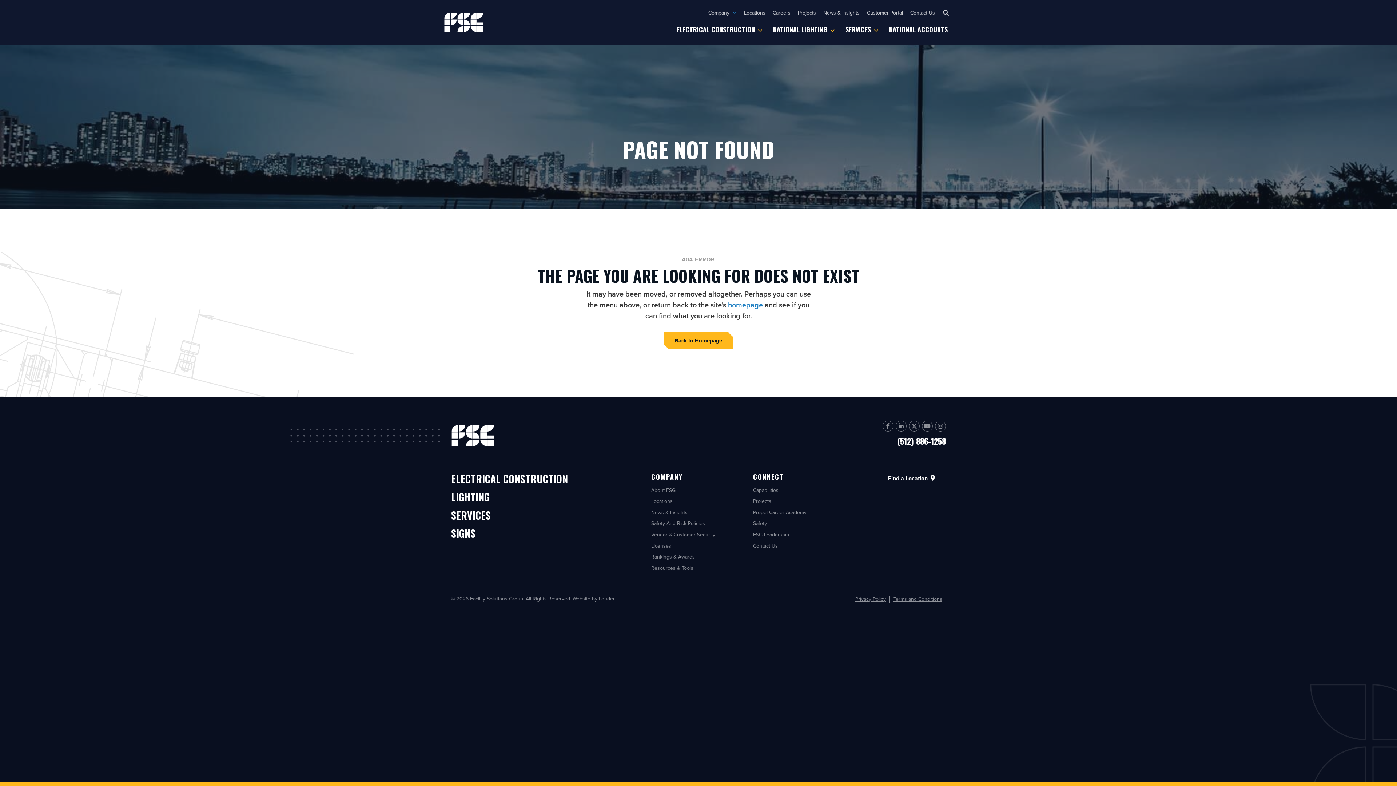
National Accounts (918, 29)
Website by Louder (593, 598)
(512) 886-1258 (921, 441)
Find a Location (908, 478)
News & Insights (841, 12)
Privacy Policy (870, 599)
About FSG (663, 490)
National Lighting (800, 29)
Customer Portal (885, 12)
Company (718, 12)
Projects (807, 12)
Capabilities (766, 490)
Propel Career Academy (780, 512)
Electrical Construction (716, 29)
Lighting (470, 497)
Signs (463, 534)
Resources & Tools (672, 568)
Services (858, 29)
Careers (782, 12)
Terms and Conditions (917, 599)
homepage (745, 304)
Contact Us (922, 12)
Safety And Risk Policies (678, 523)
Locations (754, 12)
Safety (760, 523)
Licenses (661, 545)
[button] (946, 12)
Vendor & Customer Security (683, 534)
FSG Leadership (771, 534)
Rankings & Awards (673, 556)
